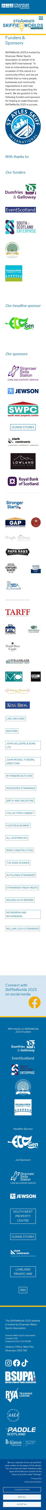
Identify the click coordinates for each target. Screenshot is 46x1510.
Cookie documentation (33, 1482)
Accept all (22, 1504)
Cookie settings (21, 1490)
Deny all (22, 1497)
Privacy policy (36, 1478)
